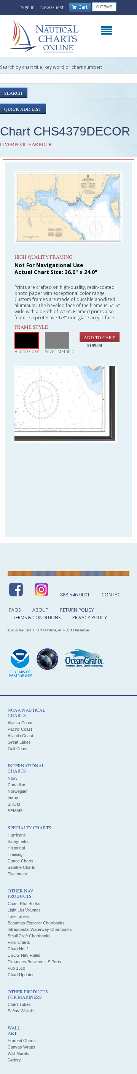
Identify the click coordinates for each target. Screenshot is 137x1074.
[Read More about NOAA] (20, 663)
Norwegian (17, 791)
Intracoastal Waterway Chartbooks (40, 929)
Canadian (16, 784)
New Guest (52, 7)
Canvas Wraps (21, 1047)
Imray (13, 797)
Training (15, 854)
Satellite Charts (21, 867)
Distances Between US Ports (34, 961)
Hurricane (17, 835)
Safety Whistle (21, 1011)
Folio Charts (19, 942)
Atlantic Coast (20, 735)
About (40, 610)
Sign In (28, 7)
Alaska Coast (20, 722)
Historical (16, 848)
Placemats (17, 874)
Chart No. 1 (18, 949)
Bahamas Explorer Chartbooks (36, 923)
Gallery (14, 1060)
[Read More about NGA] (47, 659)
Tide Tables (18, 916)
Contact (112, 594)
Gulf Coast (17, 748)
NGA (12, 778)
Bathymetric (19, 841)
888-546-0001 (75, 594)
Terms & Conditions (37, 617)
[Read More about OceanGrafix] (84, 659)
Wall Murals (18, 1053)
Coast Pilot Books (24, 903)
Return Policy (77, 610)
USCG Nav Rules (24, 955)
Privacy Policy (89, 617)
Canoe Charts (20, 861)
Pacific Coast (20, 729)
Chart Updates (21, 974)
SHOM (14, 804)
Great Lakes (19, 742)
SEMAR (15, 810)
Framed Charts (22, 1040)
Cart (82, 7)
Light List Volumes (24, 910)
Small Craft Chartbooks (29, 936)
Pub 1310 (16, 968)
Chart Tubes (19, 1004)
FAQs (15, 610)
